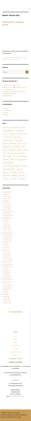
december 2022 (8, 258)
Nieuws (25, 57)
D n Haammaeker (7, 137)
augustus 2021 (8, 288)
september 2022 (8, 264)
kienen (5, 150)
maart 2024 (7, 226)
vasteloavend (6, 175)
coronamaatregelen (8, 130)
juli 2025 (6, 200)
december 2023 (8, 232)
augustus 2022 (8, 266)
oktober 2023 (7, 236)
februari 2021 (7, 300)
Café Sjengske (8, 110)
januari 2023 (7, 256)
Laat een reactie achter (14, 59)
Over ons (15, 342)
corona (23, 127)
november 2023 (8, 234)
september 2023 (8, 239)
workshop (5, 178)
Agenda (6, 108)
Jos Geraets (16, 146)
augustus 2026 (8, 192)
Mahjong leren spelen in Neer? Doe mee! (15, 91)
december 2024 (8, 211)
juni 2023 (6, 245)
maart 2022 (7, 273)
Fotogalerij (15, 348)
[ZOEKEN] (27, 72)
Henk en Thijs (22, 143)
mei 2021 (6, 294)
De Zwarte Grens (21, 134)
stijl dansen (19, 169)
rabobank (12, 159)
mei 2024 (6, 222)
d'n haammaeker (19, 130)
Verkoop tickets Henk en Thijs (12, 85)
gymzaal (5, 143)
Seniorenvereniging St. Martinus (11, 166)
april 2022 (6, 271)
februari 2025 (7, 207)
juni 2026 (6, 194)
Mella (4, 156)
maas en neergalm (8, 153)
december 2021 (8, 279)
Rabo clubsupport (22, 159)
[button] (29, 9)
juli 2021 (6, 290)
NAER (9, 156)
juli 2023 (6, 243)
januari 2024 (7, 230)
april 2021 (6, 296)
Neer (14, 156)
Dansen (5, 134)
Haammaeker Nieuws (9, 57)
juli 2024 (6, 219)
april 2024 (6, 224)
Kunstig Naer (11, 150)
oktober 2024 (7, 213)
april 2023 (6, 249)
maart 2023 (7, 251)
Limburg (25, 150)
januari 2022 (7, 277)
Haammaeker (12, 143)
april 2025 (6, 202)
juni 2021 (6, 292)
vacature (21, 172)
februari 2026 (7, 196)
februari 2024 (7, 228)
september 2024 (8, 215)
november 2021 (8, 281)
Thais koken (13, 172)
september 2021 (8, 285)
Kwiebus (6, 112)
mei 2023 (6, 247)
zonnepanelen (14, 178)
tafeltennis (6, 172)
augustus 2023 (8, 241)
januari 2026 (7, 198)
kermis (23, 146)
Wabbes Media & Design (14, 417)
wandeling (22, 175)
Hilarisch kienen (7, 146)
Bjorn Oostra (6, 127)
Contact (15, 355)
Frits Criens (17, 137)
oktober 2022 (7, 262)
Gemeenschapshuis (8, 140)
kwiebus (19, 150)
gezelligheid (18, 140)
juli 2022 (6, 268)
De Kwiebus (12, 134)
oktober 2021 (7, 283)
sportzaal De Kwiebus (9, 169)
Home (15, 336)
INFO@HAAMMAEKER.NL (17, 396)
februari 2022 (7, 275)
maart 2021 (7, 298)
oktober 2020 (7, 302)
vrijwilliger (14, 175)
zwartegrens (22, 178)
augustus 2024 (8, 217)
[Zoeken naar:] (14, 72)
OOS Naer (6, 159)
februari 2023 (7, 253)
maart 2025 (7, 204)
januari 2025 (7, 209)
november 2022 (8, 260)
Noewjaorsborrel (21, 156)
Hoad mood (4, 59)
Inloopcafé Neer (8, 95)
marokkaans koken (20, 153)
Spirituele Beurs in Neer (10, 93)
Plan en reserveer (15, 345)
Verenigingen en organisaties (15, 352)
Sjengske (24, 166)
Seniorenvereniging (8, 162)
